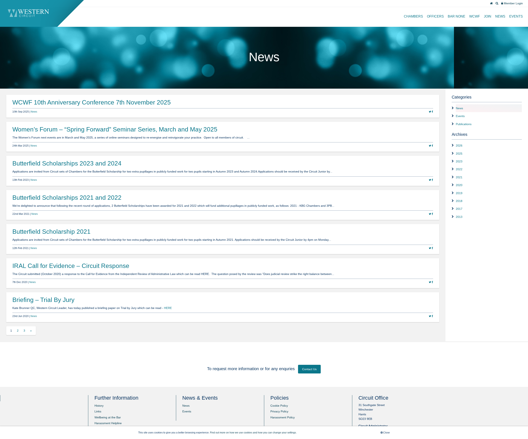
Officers (435, 16)
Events (516, 16)
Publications (463, 124)
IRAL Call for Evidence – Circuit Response (70, 265)
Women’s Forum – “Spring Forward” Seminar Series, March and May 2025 (114, 129)
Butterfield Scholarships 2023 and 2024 (66, 163)
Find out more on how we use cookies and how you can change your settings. (253, 432)
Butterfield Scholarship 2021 (51, 231)
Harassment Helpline (108, 423)
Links (97, 411)
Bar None (456, 16)
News (500, 16)
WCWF (474, 16)
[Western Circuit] (28, 16)
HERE (168, 308)
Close (386, 432)
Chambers (413, 16)
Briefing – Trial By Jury (43, 299)
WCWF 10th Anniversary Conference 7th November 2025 (91, 102)
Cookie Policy (279, 405)
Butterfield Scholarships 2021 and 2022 (66, 197)
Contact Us (309, 369)
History (99, 405)
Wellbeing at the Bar (107, 417)
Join (487, 16)
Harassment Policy (282, 417)
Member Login (513, 3)
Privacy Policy (279, 411)
